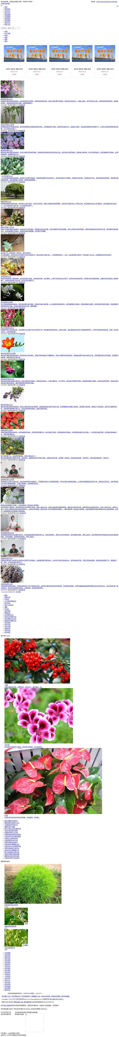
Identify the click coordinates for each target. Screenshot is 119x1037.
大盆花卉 (7, 966)
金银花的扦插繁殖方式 (11, 844)
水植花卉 (7, 964)
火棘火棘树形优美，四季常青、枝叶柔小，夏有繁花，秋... (23, 687)
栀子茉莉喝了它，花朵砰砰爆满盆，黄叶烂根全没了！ (18, 456)
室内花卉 (7, 630)
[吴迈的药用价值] (16, 946)
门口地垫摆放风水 (10, 601)
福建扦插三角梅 (9, 827)
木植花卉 (7, 974)
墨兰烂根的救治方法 (7, 328)
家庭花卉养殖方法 (10, 620)
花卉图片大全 (6, 996)
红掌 (6, 815)
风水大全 (7, 24)
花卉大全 (7, 13)
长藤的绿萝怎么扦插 (11, 832)
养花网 (26, 1002)
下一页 (15, 592)
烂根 (5, 35)
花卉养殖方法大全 (10, 619)
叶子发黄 (7, 33)
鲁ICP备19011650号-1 (57, 999)
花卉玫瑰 (7, 986)
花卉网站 (7, 962)
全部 (5, 31)
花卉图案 (7, 953)
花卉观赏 (7, 988)
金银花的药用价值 (10, 926)
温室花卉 (7, 957)
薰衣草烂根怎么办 (7, 405)
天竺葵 (6, 745)
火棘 (6, 685)
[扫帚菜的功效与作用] (32, 903)
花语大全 (7, 22)
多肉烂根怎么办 (6, 276)
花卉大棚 (7, 626)
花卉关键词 (7, 1005)
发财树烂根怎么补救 (7, 479)
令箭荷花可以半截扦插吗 (12, 836)
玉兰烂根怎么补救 (7, 302)
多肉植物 (7, 15)
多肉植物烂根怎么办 (7, 533)
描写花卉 (7, 990)
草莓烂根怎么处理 (7, 430)
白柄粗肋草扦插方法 (11, 825)
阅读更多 (22, 105)
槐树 (5, 607)
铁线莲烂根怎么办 (7, 99)
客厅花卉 (7, 603)
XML (22, 1002)
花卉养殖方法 (8, 615)
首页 (5, 7)
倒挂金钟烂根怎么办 (7, 379)
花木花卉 (7, 978)
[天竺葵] (38, 743)
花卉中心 (7, 980)
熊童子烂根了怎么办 (7, 227)
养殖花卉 (7, 613)
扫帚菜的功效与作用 (11, 905)
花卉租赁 (7, 632)
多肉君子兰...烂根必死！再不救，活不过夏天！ (16, 253)
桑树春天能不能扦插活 (11, 856)
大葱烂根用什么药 (7, 584)
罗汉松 (6, 609)
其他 (5, 41)
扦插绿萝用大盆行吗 (11, 840)
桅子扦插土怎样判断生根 (12, 829)
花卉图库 (7, 20)
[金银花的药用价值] (16, 924)
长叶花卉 (7, 982)
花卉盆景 (7, 955)
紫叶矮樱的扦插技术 (11, 821)
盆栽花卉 (7, 628)
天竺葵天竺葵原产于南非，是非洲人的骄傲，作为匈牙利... (23, 747)
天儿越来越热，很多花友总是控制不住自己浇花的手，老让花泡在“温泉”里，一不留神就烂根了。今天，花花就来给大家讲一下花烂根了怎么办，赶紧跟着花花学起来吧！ (56, 255)
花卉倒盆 (7, 970)
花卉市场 (7, 624)
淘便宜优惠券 (55, 996)
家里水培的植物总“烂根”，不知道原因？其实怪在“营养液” (20, 505)
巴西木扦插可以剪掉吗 (11, 858)
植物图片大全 (36, 996)
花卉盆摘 (7, 984)
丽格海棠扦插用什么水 (11, 823)
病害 (5, 39)
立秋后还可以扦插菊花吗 (12, 846)
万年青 (6, 599)
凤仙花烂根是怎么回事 (8, 353)
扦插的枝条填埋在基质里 (12, 834)
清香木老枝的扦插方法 (11, 848)
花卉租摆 (7, 622)
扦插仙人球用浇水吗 (11, 838)
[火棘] (37, 683)
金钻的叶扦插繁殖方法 (11, 850)
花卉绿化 (7, 972)
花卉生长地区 (45, 996)
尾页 (19, 592)
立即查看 (14, 74)
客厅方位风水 (8, 605)
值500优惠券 (65, 996)
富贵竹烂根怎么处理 (7, 125)
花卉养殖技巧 (26, 996)
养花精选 (7, 18)
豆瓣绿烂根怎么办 (7, 558)
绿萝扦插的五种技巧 (11, 842)
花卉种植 (7, 611)
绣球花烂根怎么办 (7, 150)
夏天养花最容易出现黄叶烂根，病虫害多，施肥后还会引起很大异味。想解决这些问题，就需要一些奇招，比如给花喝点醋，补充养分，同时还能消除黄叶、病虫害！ (55, 458)
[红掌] (53, 813)
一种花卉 (7, 976)
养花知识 (7, 9)
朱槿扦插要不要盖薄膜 (11, 854)
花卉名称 (7, 959)
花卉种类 (7, 961)
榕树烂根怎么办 (6, 201)
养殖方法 (7, 597)
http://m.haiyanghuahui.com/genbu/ (107, 1)
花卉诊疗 (7, 11)
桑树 (5, 595)
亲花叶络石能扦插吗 (11, 830)
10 (12, 592)
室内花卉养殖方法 (10, 617)
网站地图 (17, 1002)
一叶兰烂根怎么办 (7, 176)
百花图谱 (7, 17)
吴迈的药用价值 (9, 948)
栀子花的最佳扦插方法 (11, 852)
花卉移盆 (7, 968)
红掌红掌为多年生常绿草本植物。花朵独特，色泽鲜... (22, 817)
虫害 (5, 37)
